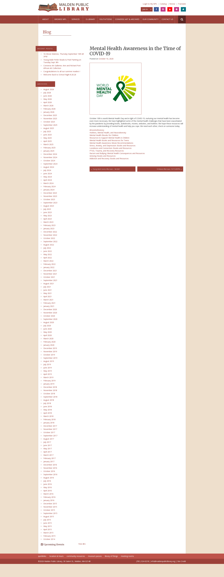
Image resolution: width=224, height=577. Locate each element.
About (45, 19)
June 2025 (47, 134)
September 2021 (50, 280)
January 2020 (48, 345)
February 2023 (49, 225)
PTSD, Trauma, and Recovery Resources (107, 150)
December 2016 (50, 464)
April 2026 (47, 102)
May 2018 (47, 409)
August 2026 (48, 89)
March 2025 (48, 144)
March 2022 (48, 261)
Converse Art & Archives (127, 19)
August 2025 (48, 128)
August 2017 (48, 439)
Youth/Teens (105, 19)
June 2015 (47, 523)
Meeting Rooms (127, 556)
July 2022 (47, 248)
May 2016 (47, 487)
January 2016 (48, 500)
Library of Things (111, 556)
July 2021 (47, 287)
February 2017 (49, 458)
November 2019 (50, 351)
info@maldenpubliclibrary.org (163, 561)
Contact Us (167, 19)
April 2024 (47, 180)
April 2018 (47, 413)
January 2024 (48, 189)
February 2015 (49, 536)
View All (81, 544)
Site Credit (181, 561)
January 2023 (48, 228)
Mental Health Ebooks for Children (104, 135)
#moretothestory (97, 130)
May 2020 (47, 332)
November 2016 (50, 468)
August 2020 (48, 322)
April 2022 (47, 257)
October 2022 (49, 238)
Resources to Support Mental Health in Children (109, 138)
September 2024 (50, 164)
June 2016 (47, 484)
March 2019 (48, 377)
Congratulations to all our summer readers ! (61, 71)
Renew (172, 4)
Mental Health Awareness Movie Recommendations (111, 143)
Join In (145, 9)
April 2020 (47, 335)
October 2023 (49, 199)
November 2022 (50, 235)
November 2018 (50, 390)
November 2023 (50, 196)
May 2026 (47, 99)
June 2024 (47, 173)
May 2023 (47, 215)
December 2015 (50, 503)
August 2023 (48, 206)
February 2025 (49, 147)
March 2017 (48, 455)
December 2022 (50, 232)
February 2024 (49, 186)
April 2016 (47, 490)
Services (76, 19)
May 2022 (47, 254)
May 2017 (47, 448)
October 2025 (49, 121)
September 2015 (50, 513)
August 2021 (48, 283)
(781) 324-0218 (142, 561)
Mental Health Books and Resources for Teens (109, 140)
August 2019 (48, 361)
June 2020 (47, 329)
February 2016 (49, 497)
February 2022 (49, 264)
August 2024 (48, 167)
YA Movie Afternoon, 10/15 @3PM (169, 169)
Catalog (163, 4)
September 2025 (50, 125)
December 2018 (50, 387)
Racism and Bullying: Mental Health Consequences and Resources (117, 153)
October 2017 (49, 432)
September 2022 (50, 241)
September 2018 (50, 397)
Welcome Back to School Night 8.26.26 (59, 74)
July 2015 (47, 519)
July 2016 (47, 481)
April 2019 (47, 374)
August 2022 (48, 244)
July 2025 (47, 131)
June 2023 (47, 212)
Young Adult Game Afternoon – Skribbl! (105, 169)
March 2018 (48, 416)
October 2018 (49, 393)
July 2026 (47, 92)
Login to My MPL (150, 4)
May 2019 (47, 371)
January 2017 (48, 461)
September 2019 (50, 358)
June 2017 (47, 445)
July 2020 (47, 325)
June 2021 (47, 290)
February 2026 (49, 109)
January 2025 (48, 151)
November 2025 (50, 118)
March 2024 (48, 183)
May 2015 (47, 526)
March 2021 (48, 299)
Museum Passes (95, 556)
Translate (182, 4)
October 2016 (49, 471)
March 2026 (48, 105)
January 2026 (48, 112)
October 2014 (49, 539)
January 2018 (48, 422)
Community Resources (76, 556)
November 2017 (50, 429)
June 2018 (47, 406)
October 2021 (49, 277)
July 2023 (47, 209)
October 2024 (49, 160)
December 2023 (50, 193)
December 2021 (50, 270)
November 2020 (50, 312)
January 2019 (48, 384)
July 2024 (47, 170)
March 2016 (48, 494)
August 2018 (48, 400)
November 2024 (50, 157)
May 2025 (47, 138)
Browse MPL (60, 19)
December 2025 (50, 115)
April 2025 (47, 141)
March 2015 (48, 532)
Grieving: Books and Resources (103, 156)
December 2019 (50, 348)
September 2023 (50, 202)
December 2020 (50, 309)
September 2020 (50, 319)
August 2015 (48, 516)
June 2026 (47, 96)
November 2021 (50, 274)
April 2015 (47, 529)
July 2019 (47, 364)
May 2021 (47, 293)
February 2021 (49, 303)
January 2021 (48, 306)
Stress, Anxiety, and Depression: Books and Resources (112, 145)
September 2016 (50, 474)
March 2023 (48, 222)
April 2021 (47, 296)
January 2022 (48, 267)
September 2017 (50, 435)
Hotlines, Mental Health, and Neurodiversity (108, 132)
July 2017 (47, 442)
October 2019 (49, 354)
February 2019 (49, 380)
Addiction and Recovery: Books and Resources (109, 158)
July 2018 (47, 403)
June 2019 (47, 367)
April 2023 (47, 219)
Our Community (150, 19)
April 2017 (47, 452)
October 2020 (49, 316)
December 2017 (50, 426)
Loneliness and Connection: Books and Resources (111, 148)
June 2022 (47, 251)
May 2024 (47, 177)
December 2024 (50, 154)
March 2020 (48, 338)
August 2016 (48, 477)
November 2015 (50, 507)
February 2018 (49, 419)
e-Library (90, 19)
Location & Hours (57, 556)
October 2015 (49, 510)
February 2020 (49, 342)
